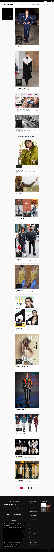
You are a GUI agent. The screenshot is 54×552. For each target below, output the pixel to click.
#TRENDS (18, 544)
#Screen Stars (6, 540)
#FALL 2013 (6, 529)
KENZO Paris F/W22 (33, 542)
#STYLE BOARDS (12, 544)
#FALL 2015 (11, 529)
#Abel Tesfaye (18, 252)
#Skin (20, 540)
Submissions (43, 4)
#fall (20, 214)
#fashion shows (19, 39)
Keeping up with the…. (19, 290)
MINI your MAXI (32, 529)
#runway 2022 (19, 43)
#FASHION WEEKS (21, 529)
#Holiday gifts (17, 534)
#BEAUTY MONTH (11, 523)
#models (18, 41)
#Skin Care (5, 542)
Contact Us (4, 1)
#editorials (18, 188)
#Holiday (12, 534)
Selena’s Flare (18, 259)
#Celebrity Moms (7, 525)
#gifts (20, 104)
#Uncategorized (6, 546)
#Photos (8, 538)
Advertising (14, 1)
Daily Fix (22, 4)
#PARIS (5, 538)
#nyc (18, 42)
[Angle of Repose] (46, 507)
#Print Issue (19, 166)
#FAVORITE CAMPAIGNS (8, 531)
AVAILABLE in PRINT (19, 328)
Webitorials (28, 4)
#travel (18, 325)
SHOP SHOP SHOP (19, 129)
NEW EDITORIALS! (19, 193)
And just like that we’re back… (21, 88)
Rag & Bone (32, 507)
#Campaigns (17, 523)
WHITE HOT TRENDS (19, 456)
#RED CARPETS (14, 538)
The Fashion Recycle (19, 480)
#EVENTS (19, 527)
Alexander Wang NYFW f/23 (34, 511)
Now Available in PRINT (19, 170)
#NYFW (20, 42)
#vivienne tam (19, 406)
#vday (19, 105)
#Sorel (17, 124)
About (9, 1)
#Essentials (18, 214)
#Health (8, 534)
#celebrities (22, 523)
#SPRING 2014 (11, 542)
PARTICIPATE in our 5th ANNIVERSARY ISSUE (23, 366)
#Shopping (17, 540)
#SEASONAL (12, 540)
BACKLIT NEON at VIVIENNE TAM (21, 409)
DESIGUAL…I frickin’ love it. (20, 433)
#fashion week (19, 40)
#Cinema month (13, 525)
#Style (17, 105)
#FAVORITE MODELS (17, 531)
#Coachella (19, 525)
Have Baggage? (32, 503)
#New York (18, 82)
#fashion (19, 38)
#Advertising (18, 362)
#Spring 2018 (6, 544)
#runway (19, 538)
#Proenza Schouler (19, 85)
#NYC (19, 536)
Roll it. (31, 525)
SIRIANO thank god (19, 46)
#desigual (18, 428)
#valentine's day (13, 546)
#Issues (21, 534)
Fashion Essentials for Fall (20, 218)
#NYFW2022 (18, 84)
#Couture (5, 527)
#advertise (18, 361)
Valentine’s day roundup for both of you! (22, 109)
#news (5, 536)
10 (29, 488)
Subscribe (19, 1)
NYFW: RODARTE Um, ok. (33, 515)
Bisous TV (33, 4)
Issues (38, 4)
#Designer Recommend (12, 527)
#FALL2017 (18, 404)
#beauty (18, 323)
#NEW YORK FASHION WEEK (12, 536)
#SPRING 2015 (17, 542)
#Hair (4, 534)
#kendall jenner (19, 287)
